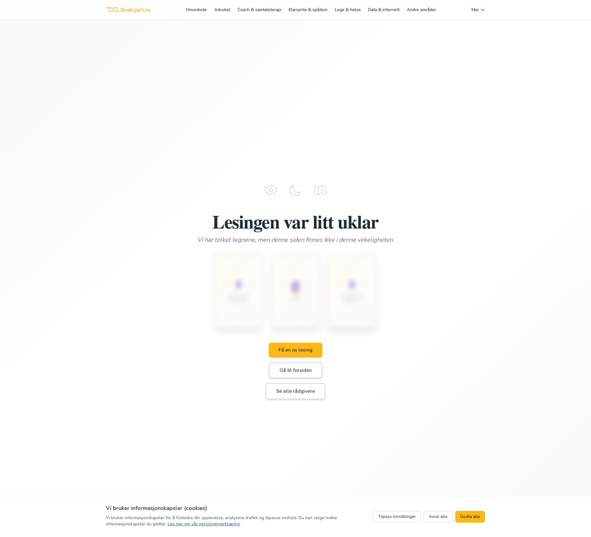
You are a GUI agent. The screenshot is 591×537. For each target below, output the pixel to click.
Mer (475, 10)
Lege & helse (348, 10)
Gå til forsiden (295, 370)
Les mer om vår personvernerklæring (204, 524)
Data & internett (384, 10)
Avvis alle (438, 516)
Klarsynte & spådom (308, 10)
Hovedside (196, 10)
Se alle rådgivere (295, 391)
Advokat (222, 10)
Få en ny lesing (295, 350)
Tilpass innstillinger (397, 516)
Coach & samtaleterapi (259, 10)
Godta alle (470, 516)
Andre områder (421, 10)
